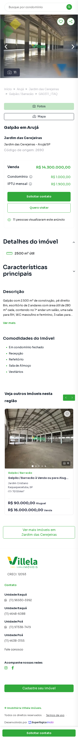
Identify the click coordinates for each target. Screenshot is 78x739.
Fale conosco (13, 649)
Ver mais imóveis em (39, 532)
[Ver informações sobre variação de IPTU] (30, 184)
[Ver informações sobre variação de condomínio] (30, 176)
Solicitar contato (39, 196)
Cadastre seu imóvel (39, 688)
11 (15, 72)
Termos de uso (55, 715)
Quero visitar (39, 207)
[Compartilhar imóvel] (71, 21)
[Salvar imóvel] (61, 21)
